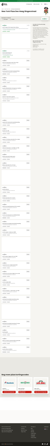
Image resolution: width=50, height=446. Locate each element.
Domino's (23, 428)
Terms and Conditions (33, 435)
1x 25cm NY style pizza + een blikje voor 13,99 (10, 147)
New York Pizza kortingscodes (22, 392)
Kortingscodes (29, 4)
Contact (32, 430)
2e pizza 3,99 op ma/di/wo (7, 349)
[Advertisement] (16, 41)
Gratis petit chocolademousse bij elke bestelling (11, 223)
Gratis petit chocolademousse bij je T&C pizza (11, 323)
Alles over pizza (36, 4)
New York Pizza (24, 430)
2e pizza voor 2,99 (5, 130)
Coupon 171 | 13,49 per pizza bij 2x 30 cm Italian (11, 139)
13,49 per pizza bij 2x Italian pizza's (8, 156)
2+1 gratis (4, 79)
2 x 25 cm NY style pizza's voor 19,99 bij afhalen (11, 215)
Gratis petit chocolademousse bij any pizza (10, 299)
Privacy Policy (33, 437)
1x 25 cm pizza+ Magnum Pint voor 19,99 (9, 256)
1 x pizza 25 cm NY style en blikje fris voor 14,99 (11, 273)
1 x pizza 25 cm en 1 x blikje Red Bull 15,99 (9, 265)
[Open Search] (42, 4)
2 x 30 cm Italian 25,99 (6, 282)
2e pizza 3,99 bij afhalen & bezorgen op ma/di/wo (11, 88)
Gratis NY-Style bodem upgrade (8, 96)
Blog (32, 428)
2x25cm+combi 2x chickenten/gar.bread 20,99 (11, 340)
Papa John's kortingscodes (41, 392)
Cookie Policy (33, 433)
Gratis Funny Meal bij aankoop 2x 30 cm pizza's (11, 206)
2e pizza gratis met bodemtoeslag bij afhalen (11, 71)
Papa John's (23, 431)
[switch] (3, 19)
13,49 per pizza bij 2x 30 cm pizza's (8, 197)
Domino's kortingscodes (9, 392)
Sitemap (32, 431)
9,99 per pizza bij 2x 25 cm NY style (8, 165)
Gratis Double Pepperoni (7, 52)
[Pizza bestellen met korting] (4, 4)
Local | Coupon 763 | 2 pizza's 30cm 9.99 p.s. (10, 27)
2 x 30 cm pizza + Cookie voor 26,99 (9, 232)
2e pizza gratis (5, 332)
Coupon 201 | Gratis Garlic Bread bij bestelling (11, 122)
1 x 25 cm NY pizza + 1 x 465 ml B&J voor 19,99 (10, 290)
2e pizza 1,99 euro (5, 189)
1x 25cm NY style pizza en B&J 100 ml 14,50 (10, 62)
